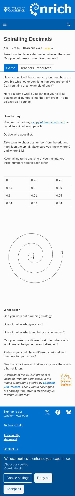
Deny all (43, 478)
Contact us (11, 449)
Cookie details (13, 468)
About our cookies (16, 464)
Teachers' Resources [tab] (35, 68)
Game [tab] (10, 68)
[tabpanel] (37, 236)
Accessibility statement (12, 437)
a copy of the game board (48, 122)
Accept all (13, 489)
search (68, 24)
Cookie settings (17, 478)
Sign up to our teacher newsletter (16, 413)
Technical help (13, 425)
